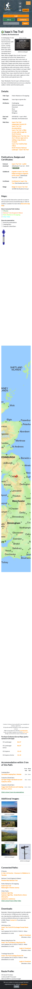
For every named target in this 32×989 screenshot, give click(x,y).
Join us (9, 19)
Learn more (24, 984)
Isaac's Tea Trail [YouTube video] (19, 145)
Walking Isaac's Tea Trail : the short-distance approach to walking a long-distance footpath (20, 139)
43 (20, 751)
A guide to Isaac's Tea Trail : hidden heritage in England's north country (20, 173)
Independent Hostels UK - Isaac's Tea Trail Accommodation (19, 126)
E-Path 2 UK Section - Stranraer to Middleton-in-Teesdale (15, 874)
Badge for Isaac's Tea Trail (19, 187)
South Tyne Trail (6, 885)
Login (16, 16)
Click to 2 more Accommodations (12, 792)
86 (18, 742)
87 (20, 742)
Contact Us (23, 19)
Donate (25, 10)
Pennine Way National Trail (9, 880)
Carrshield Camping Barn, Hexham (11, 774)
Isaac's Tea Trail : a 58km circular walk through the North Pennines (19, 132)
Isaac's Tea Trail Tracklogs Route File (12, 955)
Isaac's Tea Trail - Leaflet (19, 164)
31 (18, 751)
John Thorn (25, 732)
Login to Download (25, 935)
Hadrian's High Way (7, 893)
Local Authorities (24, 730)
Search (25, 23)
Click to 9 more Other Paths (11, 901)
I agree (16, 986)
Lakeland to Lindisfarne (8, 899)
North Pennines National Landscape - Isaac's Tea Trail (20, 148)
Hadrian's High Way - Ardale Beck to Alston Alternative (14, 896)
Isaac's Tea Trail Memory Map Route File (13, 942)
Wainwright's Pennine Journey (10, 887)
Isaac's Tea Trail (16, 122)
